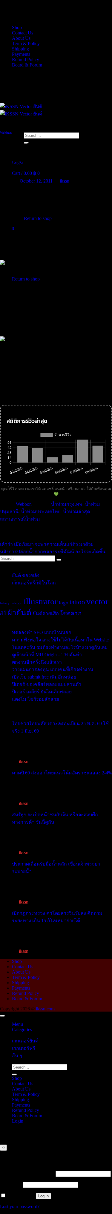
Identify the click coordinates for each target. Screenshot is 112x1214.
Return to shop (26, 278)
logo (63, 603)
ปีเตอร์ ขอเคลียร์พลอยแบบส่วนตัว (46, 684)
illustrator (41, 601)
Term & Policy (26, 43)
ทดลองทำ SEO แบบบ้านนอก (41, 632)
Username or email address (27, 1173)
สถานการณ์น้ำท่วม (20, 519)
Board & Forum (27, 64)
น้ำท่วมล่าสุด (76, 511)
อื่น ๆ (17, 1055)
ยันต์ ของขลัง (25, 575)
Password (11, 1184)
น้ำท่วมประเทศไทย (41, 511)
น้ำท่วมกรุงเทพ (66, 504)
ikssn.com (45, 1008)
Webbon (6, 132)
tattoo (77, 602)
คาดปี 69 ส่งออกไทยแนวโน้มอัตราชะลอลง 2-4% (62, 772)
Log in (43, 1196)
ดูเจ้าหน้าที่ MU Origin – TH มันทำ (47, 654)
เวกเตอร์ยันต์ (25, 1040)
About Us (21, 38)
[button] (26, 173)
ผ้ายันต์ (19, 612)
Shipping (20, 48)
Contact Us (22, 32)
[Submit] (14, 1074)
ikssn (64, 180)
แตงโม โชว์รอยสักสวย (35, 699)
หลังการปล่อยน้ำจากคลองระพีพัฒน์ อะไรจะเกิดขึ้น (52, 551)
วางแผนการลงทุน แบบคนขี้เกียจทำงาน (52, 669)
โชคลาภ (71, 613)
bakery (5, 603)
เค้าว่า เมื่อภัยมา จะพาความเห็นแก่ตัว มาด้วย (46, 544)
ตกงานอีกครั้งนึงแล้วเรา (37, 662)
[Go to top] (2, 1016)
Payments (21, 54)
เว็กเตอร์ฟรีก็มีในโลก (34, 582)
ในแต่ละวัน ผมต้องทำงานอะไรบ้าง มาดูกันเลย (60, 647)
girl (20, 603)
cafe (13, 603)
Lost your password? (19, 1206)
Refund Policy (25, 59)
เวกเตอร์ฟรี (23, 1048)
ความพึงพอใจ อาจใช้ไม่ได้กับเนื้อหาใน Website (60, 639)
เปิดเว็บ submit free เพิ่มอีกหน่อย (44, 676)
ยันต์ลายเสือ (46, 613)
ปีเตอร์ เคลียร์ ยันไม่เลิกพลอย (42, 691)
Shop (17, 27)
